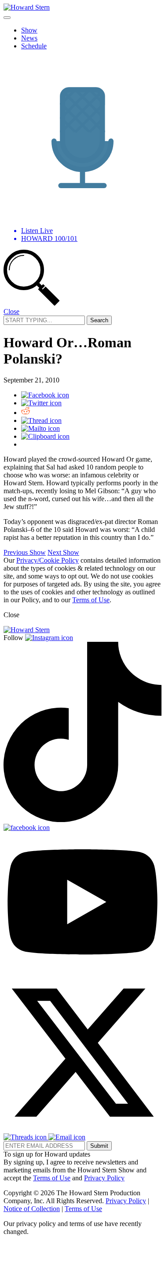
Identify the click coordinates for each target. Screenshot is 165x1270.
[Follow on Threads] (26, 1137)
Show (29, 30)
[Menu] (7, 17)
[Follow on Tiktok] (82, 819)
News (29, 38)
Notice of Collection (32, 1208)
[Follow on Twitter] (82, 1129)
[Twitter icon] (41, 403)
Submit (99, 1146)
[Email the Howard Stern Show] (66, 1137)
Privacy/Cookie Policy (47, 560)
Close (11, 311)
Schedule (34, 46)
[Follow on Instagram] (49, 637)
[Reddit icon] (25, 412)
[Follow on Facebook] (27, 827)
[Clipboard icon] (45, 436)
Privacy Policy (104, 1178)
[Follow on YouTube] (82, 969)
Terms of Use (91, 600)
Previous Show (25, 552)
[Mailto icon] (40, 428)
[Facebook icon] (45, 395)
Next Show (63, 552)
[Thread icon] (41, 420)
